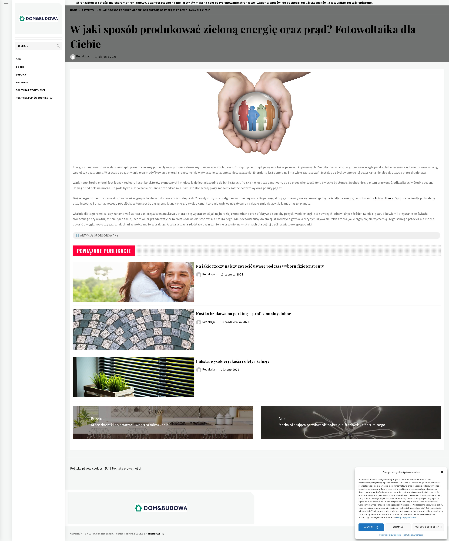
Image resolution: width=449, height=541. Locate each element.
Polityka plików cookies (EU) (34, 97)
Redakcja (82, 56)
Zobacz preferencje (428, 527)
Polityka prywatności (413, 534)
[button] (442, 472)
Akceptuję (371, 527)
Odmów (398, 527)
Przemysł (22, 82)
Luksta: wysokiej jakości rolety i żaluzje (233, 361)
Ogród (20, 66)
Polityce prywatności (406, 517)
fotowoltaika (384, 198)
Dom (18, 59)
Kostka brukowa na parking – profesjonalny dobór (243, 313)
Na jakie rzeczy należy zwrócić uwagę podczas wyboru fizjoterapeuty (260, 266)
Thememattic (156, 533)
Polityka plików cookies (390, 534)
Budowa (21, 74)
